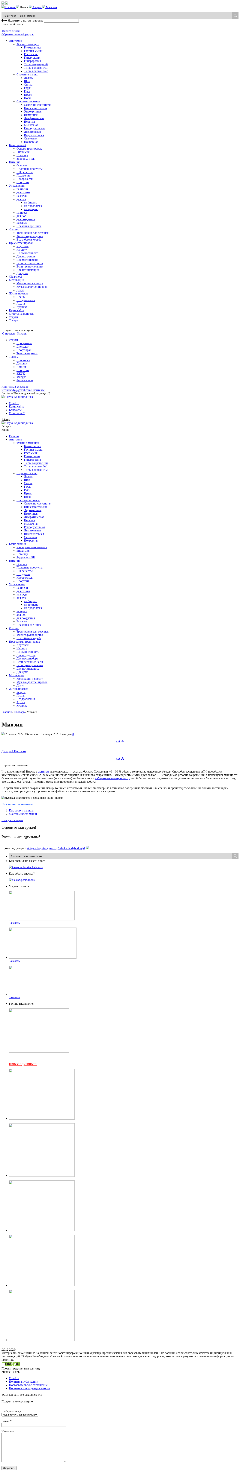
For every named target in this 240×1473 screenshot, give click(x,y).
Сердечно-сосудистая (37, 104)
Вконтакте (38, 390)
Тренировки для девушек (32, 232)
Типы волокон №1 (36, 67)
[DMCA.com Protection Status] (11, 1365)
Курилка (21, 306)
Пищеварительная (35, 108)
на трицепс (31, 209)
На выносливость (27, 253)
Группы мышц (33, 50)
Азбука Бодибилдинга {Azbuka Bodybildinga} (56, 848)
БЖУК (20, 373)
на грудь (21, 195)
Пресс (28, 94)
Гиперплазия (32, 57)
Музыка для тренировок (31, 286)
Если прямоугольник (29, 266)
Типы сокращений (36, 64)
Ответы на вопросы (21, 313)
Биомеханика (32, 47)
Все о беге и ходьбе (28, 239)
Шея (27, 81)
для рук (21, 199)
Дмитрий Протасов (14, 751)
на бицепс (30, 202)
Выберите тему (11, 1411)
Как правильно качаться (31, 547)
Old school (15, 276)
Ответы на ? (17, 413)
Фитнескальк (24, 380)
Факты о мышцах (27, 44)
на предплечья (33, 205)
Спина (28, 84)
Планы (20, 296)
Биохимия (22, 151)
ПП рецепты (24, 172)
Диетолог (22, 346)
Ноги (27, 98)
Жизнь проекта (18, 293)
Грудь (27, 87)
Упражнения (17, 185)
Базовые (21, 222)
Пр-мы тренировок (21, 242)
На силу (21, 249)
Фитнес (14, 229)
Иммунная (31, 114)
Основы (21, 165)
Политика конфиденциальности (29, 1388)
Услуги (13, 317)
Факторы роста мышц (23, 813)
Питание (14, 162)
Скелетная (30, 138)
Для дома (22, 273)
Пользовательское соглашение (28, 1385)
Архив (20, 303)
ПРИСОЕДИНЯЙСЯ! (23, 1064)
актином (43, 771)
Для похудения (25, 256)
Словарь (19, 712)
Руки (27, 91)
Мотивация (16, 280)
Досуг (20, 290)
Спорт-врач (23, 350)
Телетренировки (27, 353)
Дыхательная (32, 131)
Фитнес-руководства (29, 236)
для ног (21, 216)
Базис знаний (17, 145)
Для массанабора (27, 259)
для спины (23, 192)
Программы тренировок (24, 641)
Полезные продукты (29, 168)
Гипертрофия (32, 61)
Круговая (22, 246)
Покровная (31, 141)
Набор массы (24, 178)
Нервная (29, 121)
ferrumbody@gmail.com (16, 390)
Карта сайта (16, 310)
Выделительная (34, 135)
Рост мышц (31, 54)
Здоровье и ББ (25, 158)
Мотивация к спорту (29, 283)
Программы (24, 343)
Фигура (21, 376)
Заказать (14, 922)
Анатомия (15, 40)
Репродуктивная (34, 128)
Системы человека (28, 101)
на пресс (21, 212)
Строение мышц (27, 74)
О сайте (14, 403)
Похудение (23, 175)
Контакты (15, 409)
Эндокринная (32, 111)
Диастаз (21, 363)
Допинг (21, 366)
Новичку (22, 155)
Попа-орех (23, 360)
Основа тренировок (29, 148)
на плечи (22, 189)
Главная (14, 436)
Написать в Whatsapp (15, 386)
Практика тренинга (28, 226)
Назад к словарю (12, 820)
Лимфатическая (34, 118)
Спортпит (22, 182)
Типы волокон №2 (36, 71)
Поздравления (25, 300)
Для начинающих (27, 269)
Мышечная (31, 125)
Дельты (28, 77)
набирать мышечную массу (112, 778)
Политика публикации (23, 1381)
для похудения (25, 219)
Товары (14, 320)
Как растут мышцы (21, 810)
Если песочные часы (29, 263)
